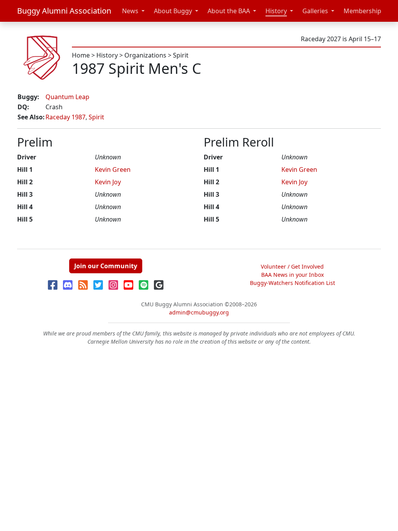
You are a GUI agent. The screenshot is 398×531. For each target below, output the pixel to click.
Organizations (145, 55)
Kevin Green (113, 169)
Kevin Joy (108, 182)
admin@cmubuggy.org (199, 312)
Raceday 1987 (65, 117)
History (276, 11)
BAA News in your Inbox (292, 274)
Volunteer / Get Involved (292, 266)
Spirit (181, 55)
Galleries (315, 11)
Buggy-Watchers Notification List (292, 282)
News (130, 11)
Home (81, 55)
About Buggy (173, 11)
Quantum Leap (67, 97)
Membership (362, 11)
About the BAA (229, 11)
